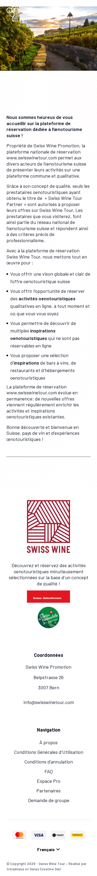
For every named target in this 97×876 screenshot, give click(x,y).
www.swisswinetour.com (31, 157)
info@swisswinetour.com (48, 702)
